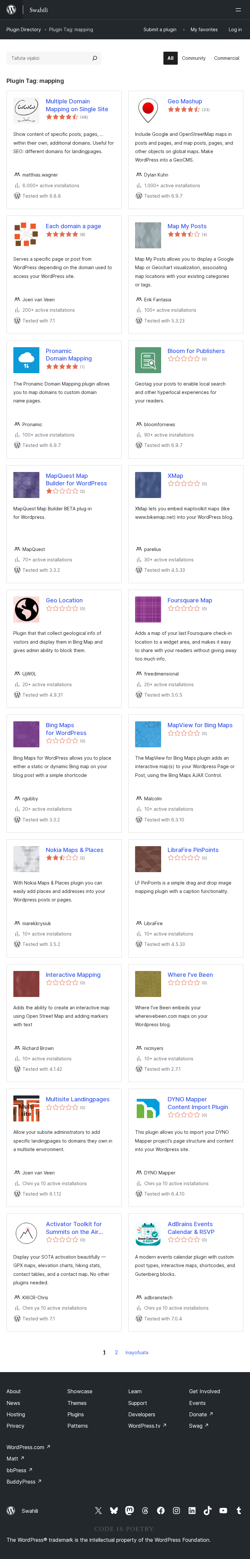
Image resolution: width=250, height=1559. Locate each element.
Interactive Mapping (73, 974)
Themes (77, 1403)
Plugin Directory (24, 29)
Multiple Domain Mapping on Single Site (77, 105)
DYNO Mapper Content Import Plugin (198, 1103)
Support (137, 1403)
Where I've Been (190, 974)
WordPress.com (29, 1447)
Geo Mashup (185, 101)
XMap (175, 475)
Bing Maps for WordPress (66, 729)
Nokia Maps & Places (75, 849)
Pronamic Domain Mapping (69, 354)
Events (197, 1403)
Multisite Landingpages (78, 1099)
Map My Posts (187, 226)
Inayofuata (137, 1352)
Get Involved (204, 1391)
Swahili (30, 1511)
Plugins (75, 1414)
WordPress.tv (147, 1425)
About (14, 1391)
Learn (135, 1391)
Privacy (15, 1425)
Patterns (77, 1425)
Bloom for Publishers (196, 350)
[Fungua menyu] (239, 10)
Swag (199, 1425)
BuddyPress (24, 1481)
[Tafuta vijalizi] (94, 58)
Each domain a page (73, 226)
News (13, 1403)
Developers (141, 1414)
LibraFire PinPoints (193, 849)
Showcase (79, 1391)
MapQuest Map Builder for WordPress (76, 479)
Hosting (16, 1414)
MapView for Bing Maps (200, 725)
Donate (201, 1414)
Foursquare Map (190, 600)
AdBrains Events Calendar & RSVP (191, 1228)
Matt (16, 1458)
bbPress (20, 1470)
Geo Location (64, 600)
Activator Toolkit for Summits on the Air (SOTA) (74, 1228)
